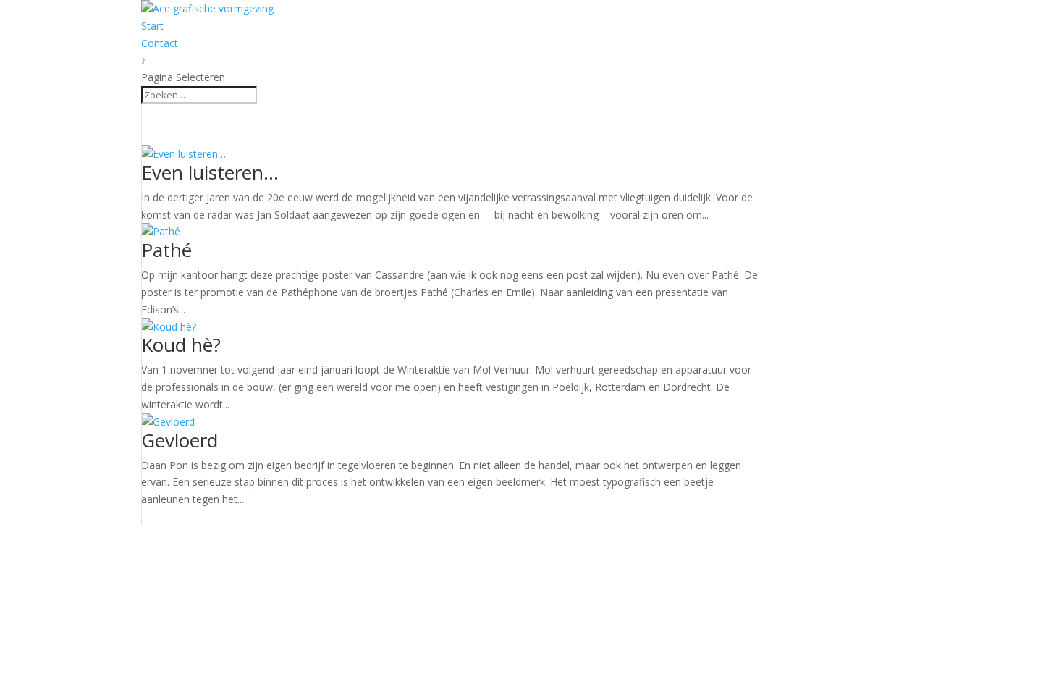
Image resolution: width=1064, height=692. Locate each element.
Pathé (166, 250)
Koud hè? (181, 345)
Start (152, 26)
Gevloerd (179, 440)
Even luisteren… (210, 172)
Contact (159, 43)
